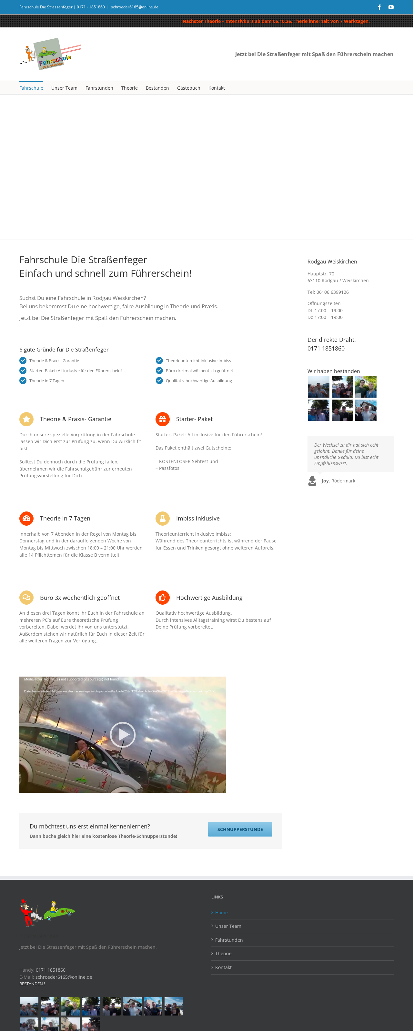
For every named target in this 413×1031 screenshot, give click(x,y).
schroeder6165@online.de (134, 7)
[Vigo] (173, 1006)
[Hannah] (318, 410)
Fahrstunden (229, 940)
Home (221, 912)
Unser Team (228, 926)
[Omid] (318, 387)
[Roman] (366, 410)
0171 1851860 (50, 970)
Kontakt (223, 967)
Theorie (223, 953)
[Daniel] (366, 387)
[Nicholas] (153, 1006)
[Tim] (342, 410)
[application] (122, 735)
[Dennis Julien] (342, 387)
